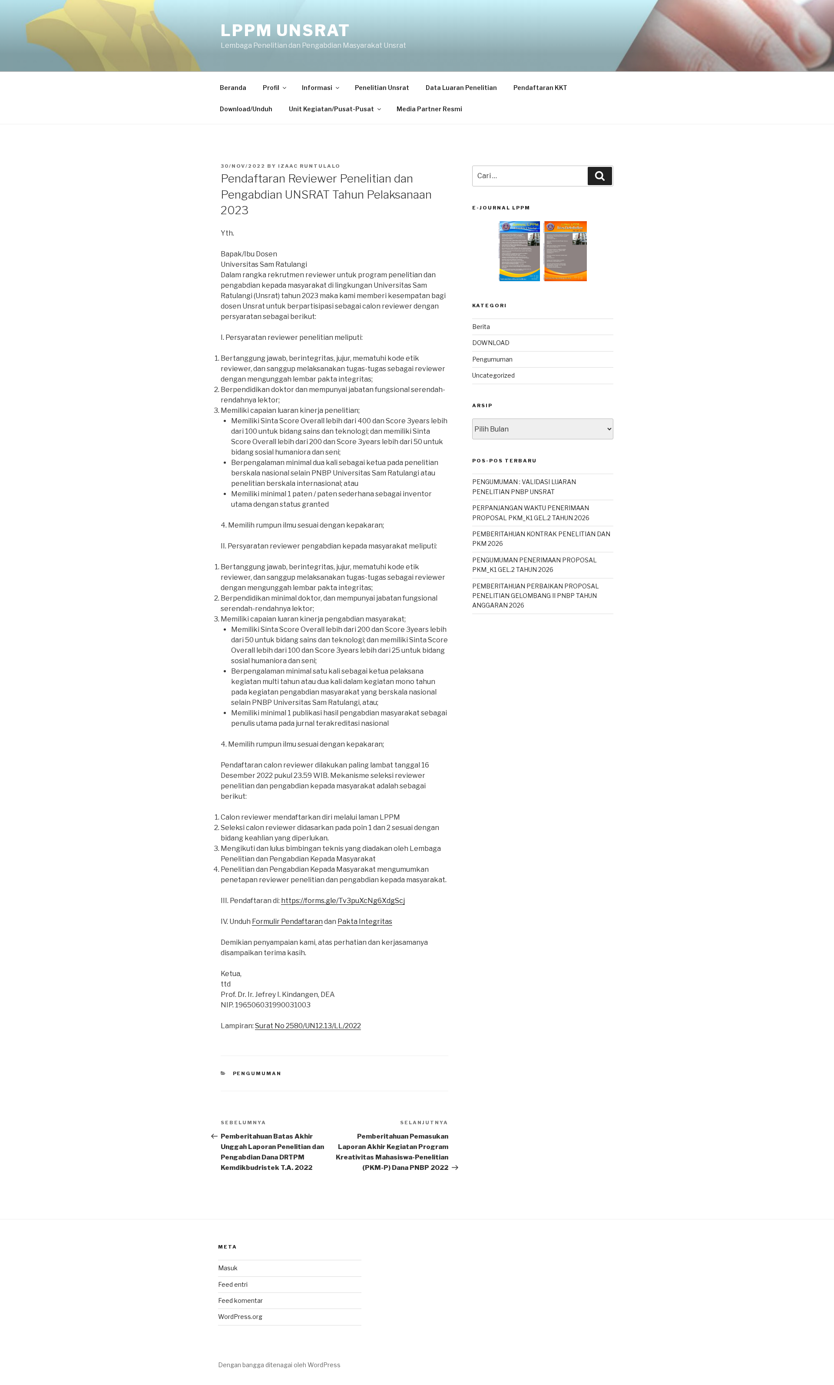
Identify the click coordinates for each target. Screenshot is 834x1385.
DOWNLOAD (491, 342)
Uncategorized (493, 375)
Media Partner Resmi (429, 109)
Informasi (317, 87)
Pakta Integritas (365, 921)
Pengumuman (257, 1073)
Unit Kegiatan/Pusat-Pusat (331, 109)
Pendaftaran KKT (540, 87)
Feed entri (233, 1284)
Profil (271, 87)
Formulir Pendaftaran (287, 921)
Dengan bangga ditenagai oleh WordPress (279, 1364)
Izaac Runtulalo (309, 166)
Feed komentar (240, 1300)
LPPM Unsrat (286, 30)
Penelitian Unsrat (382, 87)
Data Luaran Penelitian (461, 87)
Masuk (228, 1268)
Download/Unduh (246, 109)
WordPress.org (240, 1316)
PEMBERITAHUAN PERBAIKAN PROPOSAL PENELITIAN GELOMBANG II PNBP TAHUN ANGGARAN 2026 (535, 595)
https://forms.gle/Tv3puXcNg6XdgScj (343, 901)
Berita (481, 326)
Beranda (233, 87)
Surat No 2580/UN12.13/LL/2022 (308, 1026)
